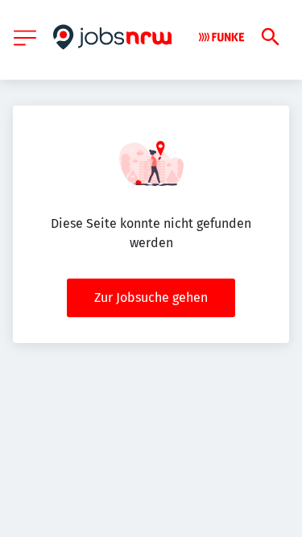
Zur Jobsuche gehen (151, 297)
